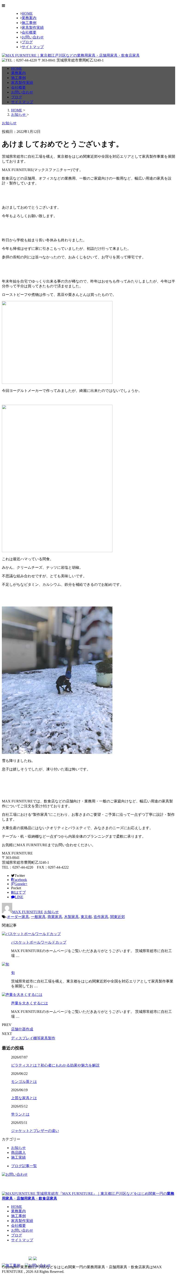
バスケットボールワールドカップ (38, 942)
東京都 (86, 917)
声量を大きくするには (29, 1003)
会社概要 (29, 32)
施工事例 (29, 23)
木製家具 (71, 917)
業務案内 (29, 18)
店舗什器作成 (22, 1029)
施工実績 (18, 1157)
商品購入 (18, 1152)
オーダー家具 (18, 917)
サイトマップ (33, 47)
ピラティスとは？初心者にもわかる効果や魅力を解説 (55, 1065)
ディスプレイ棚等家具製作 (33, 1038)
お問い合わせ (33, 37)
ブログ (27, 42)
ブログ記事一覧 (24, 1166)
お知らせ (51, 912)
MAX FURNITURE (27, 912)
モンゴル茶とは (24, 1082)
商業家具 (54, 917)
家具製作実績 (33, 27)
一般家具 (38, 917)
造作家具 (101, 917)
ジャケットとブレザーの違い (35, 1131)
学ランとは (20, 1114)
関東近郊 (117, 917)
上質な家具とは (24, 1098)
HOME (27, 13)
